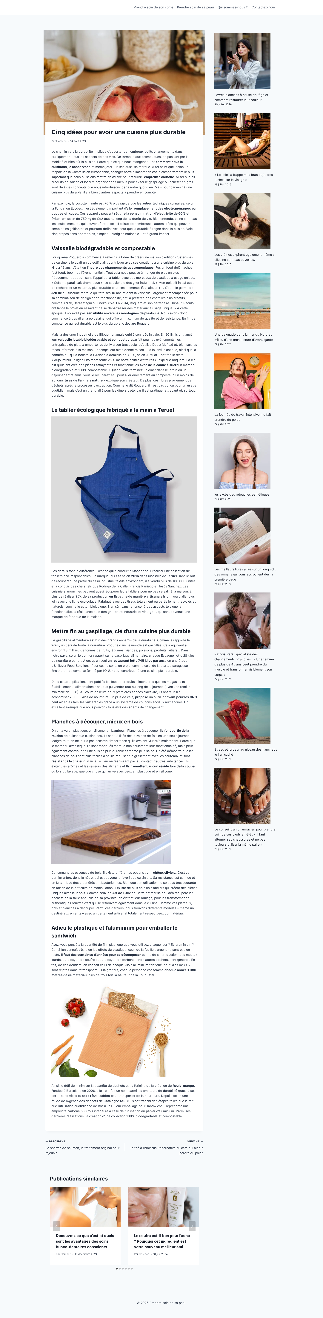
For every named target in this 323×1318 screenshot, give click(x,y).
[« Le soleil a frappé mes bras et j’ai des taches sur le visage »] (246, 141)
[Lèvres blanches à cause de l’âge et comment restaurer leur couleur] (246, 61)
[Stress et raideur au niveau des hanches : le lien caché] (246, 716)
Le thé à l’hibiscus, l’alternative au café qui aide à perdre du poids (166, 1147)
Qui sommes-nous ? (233, 7)
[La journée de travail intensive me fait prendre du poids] (246, 381)
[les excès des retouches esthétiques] (246, 461)
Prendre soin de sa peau (195, 7)
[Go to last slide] (56, 1226)
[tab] (117, 1269)
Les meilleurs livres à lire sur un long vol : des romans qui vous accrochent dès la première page (245, 574)
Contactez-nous (264, 7)
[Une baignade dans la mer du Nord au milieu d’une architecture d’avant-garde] (246, 301)
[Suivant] (192, 1226)
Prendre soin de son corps (153, 7)
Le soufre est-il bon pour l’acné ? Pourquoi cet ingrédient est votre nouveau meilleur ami (162, 1241)
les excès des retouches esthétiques (241, 494)
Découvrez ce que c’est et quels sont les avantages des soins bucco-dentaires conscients (85, 1241)
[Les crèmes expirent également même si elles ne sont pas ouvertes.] (246, 221)
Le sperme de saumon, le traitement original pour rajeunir (82, 1147)
